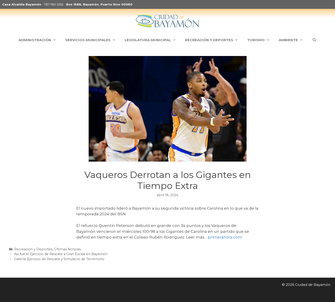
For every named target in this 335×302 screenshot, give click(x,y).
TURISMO (256, 40)
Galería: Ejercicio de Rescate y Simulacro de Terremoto (59, 259)
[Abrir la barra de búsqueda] (314, 40)
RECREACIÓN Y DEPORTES (209, 40)
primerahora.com (225, 237)
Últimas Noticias (67, 249)
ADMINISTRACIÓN (34, 40)
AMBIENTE (288, 40)
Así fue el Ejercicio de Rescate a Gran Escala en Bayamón (61, 254)
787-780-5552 (53, 4)
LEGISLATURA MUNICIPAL (148, 40)
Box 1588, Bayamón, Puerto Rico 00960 (99, 4)
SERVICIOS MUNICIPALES (88, 40)
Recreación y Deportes (33, 249)
